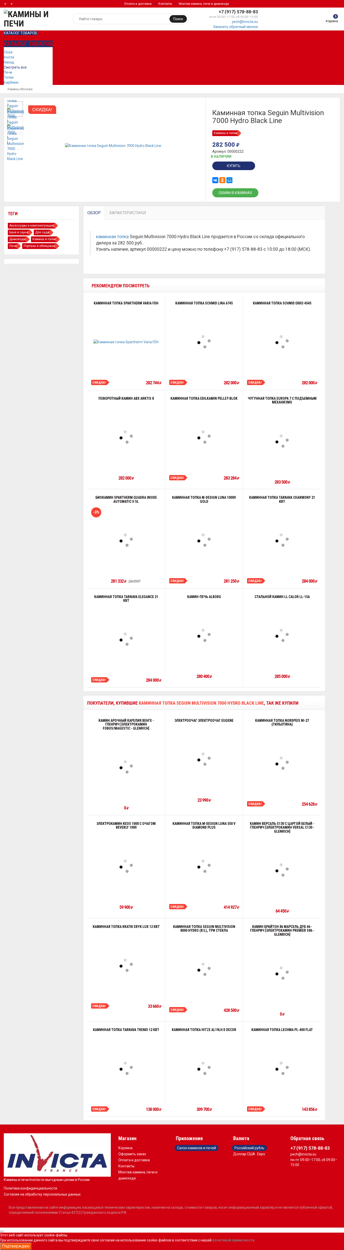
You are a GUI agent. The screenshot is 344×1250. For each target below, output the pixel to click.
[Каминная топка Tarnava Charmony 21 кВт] (282, 540)
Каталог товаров (20, 33)
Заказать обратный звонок (235, 27)
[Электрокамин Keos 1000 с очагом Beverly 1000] (126, 866)
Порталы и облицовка (39, 246)
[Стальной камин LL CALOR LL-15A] (282, 635)
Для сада (42, 232)
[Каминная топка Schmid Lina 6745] (204, 342)
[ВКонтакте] (215, 180)
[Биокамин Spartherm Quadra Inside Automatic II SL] (126, 540)
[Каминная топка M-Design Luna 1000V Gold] (204, 540)
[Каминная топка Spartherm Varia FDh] (126, 341)
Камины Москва (20, 89)
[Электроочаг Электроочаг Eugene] (204, 759)
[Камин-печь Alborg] (204, 635)
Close (8, 52)
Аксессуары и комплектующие (31, 225)
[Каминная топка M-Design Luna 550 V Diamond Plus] (204, 866)
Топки (9, 77)
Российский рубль (249, 1148)
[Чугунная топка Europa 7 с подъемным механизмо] (282, 441)
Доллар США (244, 1154)
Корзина (125, 1148)
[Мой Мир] (229, 180)
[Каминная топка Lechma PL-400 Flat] (282, 1068)
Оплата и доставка (138, 4)
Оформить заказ (132, 1154)
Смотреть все (15, 67)
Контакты (165, 4)
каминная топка (112, 236)
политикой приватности (233, 1240)
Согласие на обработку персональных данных (42, 1194)
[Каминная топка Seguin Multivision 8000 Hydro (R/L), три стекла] (204, 969)
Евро (261, 1154)
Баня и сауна (18, 232)
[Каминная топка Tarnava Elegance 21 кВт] (126, 639)
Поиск (178, 19)
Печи (8, 72)
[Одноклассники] (222, 180)
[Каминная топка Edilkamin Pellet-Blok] (204, 437)
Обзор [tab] (94, 212)
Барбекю (11, 82)
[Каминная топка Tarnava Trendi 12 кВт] (126, 1068)
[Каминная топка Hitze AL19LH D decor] (204, 1068)
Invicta (9, 57)
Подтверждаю (16, 1246)
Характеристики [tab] (127, 212)
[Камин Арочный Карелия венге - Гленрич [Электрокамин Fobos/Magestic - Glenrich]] (126, 767)
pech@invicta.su (245, 22)
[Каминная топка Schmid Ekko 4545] (282, 342)
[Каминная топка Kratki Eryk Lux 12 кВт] (126, 965)
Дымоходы (17, 239)
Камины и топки (225, 133)
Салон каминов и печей (196, 1148)
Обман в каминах (235, 193)
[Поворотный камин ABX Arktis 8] (126, 437)
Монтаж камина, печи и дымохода (204, 4)
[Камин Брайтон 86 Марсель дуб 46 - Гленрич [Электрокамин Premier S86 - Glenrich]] (282, 973)
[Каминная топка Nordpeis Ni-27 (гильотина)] (282, 763)
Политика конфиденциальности (30, 1188)
